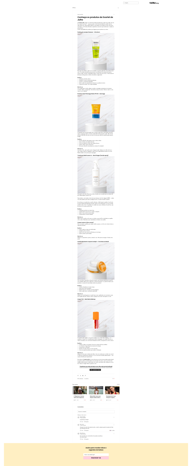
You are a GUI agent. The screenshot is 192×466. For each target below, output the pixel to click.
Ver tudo (118, 384)
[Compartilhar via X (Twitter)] (80, 375)
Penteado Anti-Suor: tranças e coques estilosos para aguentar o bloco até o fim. (112, 397)
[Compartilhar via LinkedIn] (82, 375)
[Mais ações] (113, 14)
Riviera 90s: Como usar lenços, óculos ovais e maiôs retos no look (95, 397)
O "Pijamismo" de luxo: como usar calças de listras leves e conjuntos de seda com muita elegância (79, 397)
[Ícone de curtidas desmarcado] (80, 421)
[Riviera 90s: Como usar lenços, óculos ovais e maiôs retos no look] (96, 390)
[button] (118, 7)
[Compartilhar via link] (85, 375)
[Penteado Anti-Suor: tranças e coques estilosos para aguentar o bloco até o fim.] (112, 390)
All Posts (74, 7)
